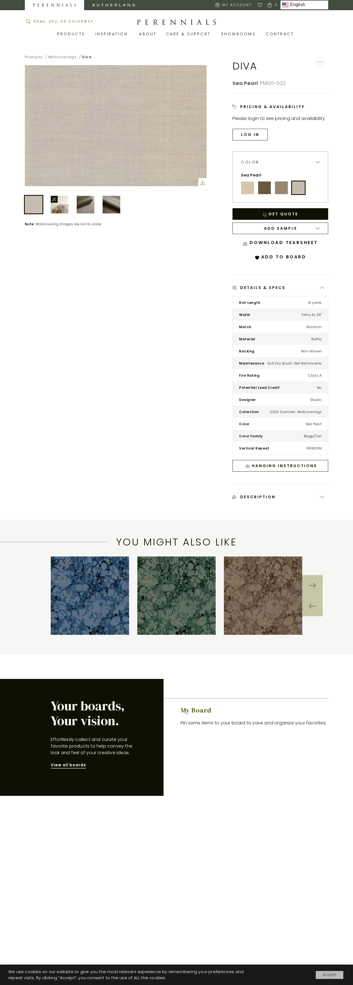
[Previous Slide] (312, 606)
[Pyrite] (264, 187)
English (297, 4)
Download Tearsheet (282, 242)
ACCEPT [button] (329, 975)
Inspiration (113, 34)
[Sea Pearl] (298, 187)
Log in (250, 134)
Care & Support (189, 34)
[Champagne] (247, 187)
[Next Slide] (312, 585)
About (148, 34)
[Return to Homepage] (176, 22)
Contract (281, 34)
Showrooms (239, 34)
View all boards (68, 765)
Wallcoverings (62, 57)
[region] (176, 595)
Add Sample (280, 228)
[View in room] (59, 204)
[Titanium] (281, 187)
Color (250, 162)
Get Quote (282, 214)
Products (72, 34)
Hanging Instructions (284, 466)
